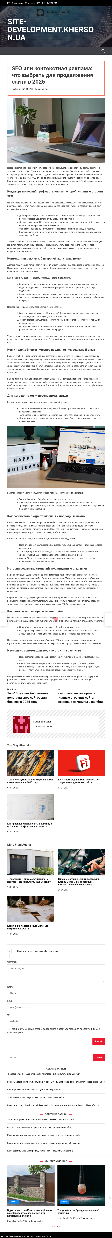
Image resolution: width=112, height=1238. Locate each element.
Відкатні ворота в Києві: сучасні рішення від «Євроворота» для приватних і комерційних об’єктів (53, 1105)
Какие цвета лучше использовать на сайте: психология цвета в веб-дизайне (43, 1143)
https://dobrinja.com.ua (42, 726)
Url (8, 1014)
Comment (12, 961)
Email (10, 1001)
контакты (46, 1236)
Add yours (53, 951)
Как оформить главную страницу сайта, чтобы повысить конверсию (40, 1151)
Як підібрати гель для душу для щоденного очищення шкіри (35, 1097)
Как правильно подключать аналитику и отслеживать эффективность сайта (29, 825)
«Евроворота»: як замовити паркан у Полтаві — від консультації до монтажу (29, 880)
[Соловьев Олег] (21, 724)
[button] (2, 1199)
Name (10, 987)
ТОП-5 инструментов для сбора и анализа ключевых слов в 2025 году (30, 781)
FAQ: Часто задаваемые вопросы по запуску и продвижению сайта (78, 781)
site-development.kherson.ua (50, 29)
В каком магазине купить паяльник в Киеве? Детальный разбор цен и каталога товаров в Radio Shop (78, 882)
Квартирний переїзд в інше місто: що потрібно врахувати (27, 927)
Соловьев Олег (42, 89)
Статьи (14, 1202)
